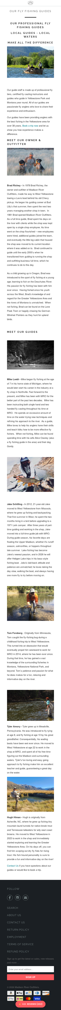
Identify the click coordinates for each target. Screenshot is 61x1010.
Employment (16, 937)
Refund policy (18, 951)
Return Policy (18, 929)
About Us (14, 915)
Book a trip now (30, 125)
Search (12, 907)
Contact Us (13, 865)
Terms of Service (20, 944)
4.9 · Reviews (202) (32, 1004)
